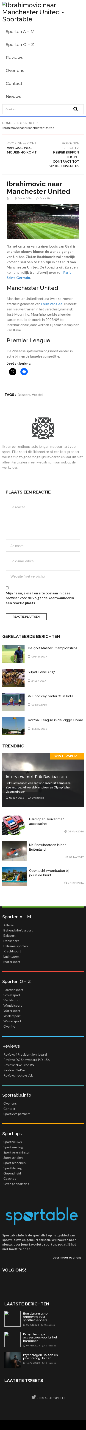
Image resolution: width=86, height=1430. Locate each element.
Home (7, 123)
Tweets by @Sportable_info (25, 1387)
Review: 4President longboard (25, 1054)
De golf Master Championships (53, 648)
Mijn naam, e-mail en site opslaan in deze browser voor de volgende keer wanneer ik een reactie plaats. (40, 598)
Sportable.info (16, 1094)
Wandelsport (12, 1005)
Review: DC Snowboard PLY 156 (26, 1060)
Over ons (15, 70)
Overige (9, 1026)
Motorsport (11, 962)
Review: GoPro (14, 1070)
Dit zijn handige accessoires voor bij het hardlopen (40, 1338)
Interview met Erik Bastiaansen (36, 776)
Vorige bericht (22, 147)
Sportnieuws (12, 1142)
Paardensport (13, 990)
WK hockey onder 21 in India (50, 696)
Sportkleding (12, 1168)
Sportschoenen (14, 1163)
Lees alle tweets (50, 1398)
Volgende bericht (64, 154)
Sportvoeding (13, 1147)
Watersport (11, 1011)
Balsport (25, 123)
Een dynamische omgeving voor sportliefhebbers (35, 1317)
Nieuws (13, 96)
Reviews (14, 57)
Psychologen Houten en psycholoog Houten (40, 1356)
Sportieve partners (17, 1114)
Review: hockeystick (18, 1075)
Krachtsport (12, 951)
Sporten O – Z (20, 44)
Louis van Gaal (52, 304)
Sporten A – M (20, 31)
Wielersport (12, 1016)
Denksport (11, 941)
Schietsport (11, 995)
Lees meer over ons (67, 1257)
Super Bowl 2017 (41, 672)
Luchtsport (11, 956)
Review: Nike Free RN (18, 1065)
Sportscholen (13, 1157)
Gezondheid (12, 1173)
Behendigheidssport (18, 930)
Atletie (8, 925)
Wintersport (66, 756)
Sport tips (12, 1133)
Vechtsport (11, 1000)
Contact (14, 83)
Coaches (9, 1178)
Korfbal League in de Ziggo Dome (55, 720)
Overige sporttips (16, 1184)
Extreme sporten (15, 946)
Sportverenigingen (16, 1152)
